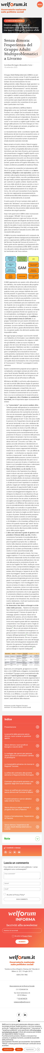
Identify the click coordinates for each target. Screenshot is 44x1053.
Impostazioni (30, 1049)
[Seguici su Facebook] (19, 1015)
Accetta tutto (8, 1049)
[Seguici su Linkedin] (25, 1015)
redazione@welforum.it (22, 1002)
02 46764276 (22, 998)
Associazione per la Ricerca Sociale (22, 986)
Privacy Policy (19, 895)
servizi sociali (27, 707)
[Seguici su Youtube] (19, 1021)
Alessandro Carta (25, 65)
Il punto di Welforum (14, 21)
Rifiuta (19, 1049)
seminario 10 (8, 707)
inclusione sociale (9, 705)
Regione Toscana (21, 705)
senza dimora (17, 707)
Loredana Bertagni (11, 65)
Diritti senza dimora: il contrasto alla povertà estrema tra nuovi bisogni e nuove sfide (21, 27)
